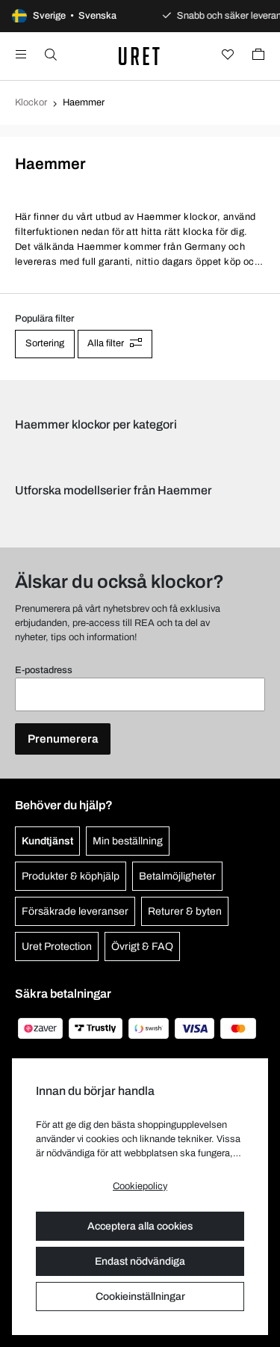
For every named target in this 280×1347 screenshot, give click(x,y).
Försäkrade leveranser (75, 911)
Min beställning (128, 841)
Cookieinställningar (140, 1296)
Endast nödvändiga (140, 1261)
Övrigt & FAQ (142, 946)
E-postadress (43, 670)
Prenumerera (63, 739)
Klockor (31, 102)
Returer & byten (185, 911)
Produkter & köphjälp (70, 876)
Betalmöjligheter (177, 876)
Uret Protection (57, 946)
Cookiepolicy (140, 1186)
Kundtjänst (47, 841)
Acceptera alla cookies (140, 1226)
